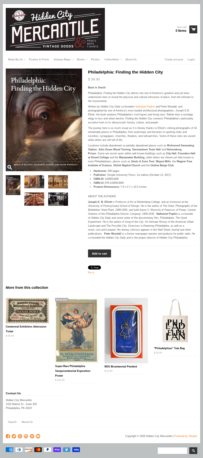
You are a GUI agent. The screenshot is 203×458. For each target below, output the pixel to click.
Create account (174, 59)
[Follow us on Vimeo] (32, 436)
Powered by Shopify (185, 436)
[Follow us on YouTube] (38, 436)
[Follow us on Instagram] (26, 436)
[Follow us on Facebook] (8, 436)
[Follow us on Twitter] (14, 436)
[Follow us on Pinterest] (20, 436)
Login (191, 59)
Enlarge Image (10, 167)
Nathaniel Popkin (145, 106)
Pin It (91, 272)
